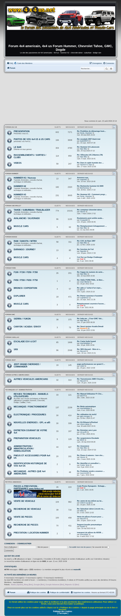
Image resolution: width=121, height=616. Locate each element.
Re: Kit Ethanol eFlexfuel (87, 422)
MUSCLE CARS (21, 226)
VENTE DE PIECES (23, 517)
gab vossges (85, 416)
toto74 (82, 396)
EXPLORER (19, 296)
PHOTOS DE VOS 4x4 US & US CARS (32, 139)
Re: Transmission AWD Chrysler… (91, 379)
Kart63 (82, 526)
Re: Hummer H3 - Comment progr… (92, 194)
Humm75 (83, 328)
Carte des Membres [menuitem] (24, 63)
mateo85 (77, 569)
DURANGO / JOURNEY (25, 249)
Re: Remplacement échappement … (92, 226)
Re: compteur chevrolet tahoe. (89, 210)
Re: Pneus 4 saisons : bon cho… (90, 455)
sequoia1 (83, 179)
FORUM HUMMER (11, 173)
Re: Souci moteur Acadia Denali (90, 326)
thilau (82, 511)
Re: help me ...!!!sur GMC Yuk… (90, 318)
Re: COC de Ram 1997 (86, 241)
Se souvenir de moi (99, 547)
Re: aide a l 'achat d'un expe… (89, 288)
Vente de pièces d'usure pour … (90, 517)
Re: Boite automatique (86, 406)
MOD (82, 440)
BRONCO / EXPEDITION (25, 288)
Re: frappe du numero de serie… (90, 272)
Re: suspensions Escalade (88, 438)
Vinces (82, 212)
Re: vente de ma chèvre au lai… (90, 501)
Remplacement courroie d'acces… (91, 304)
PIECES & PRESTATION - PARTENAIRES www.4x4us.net (28, 487)
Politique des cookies (62, 611)
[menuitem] (10, 63)
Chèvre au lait (85, 503)
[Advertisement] (60, 96)
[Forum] (62, 24)
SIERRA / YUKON (22, 319)
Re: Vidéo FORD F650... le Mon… (90, 280)
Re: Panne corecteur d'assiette (89, 296)
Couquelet (84, 220)
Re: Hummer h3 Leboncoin (88, 147)
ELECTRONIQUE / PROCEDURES (30, 414)
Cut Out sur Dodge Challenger (89, 257)
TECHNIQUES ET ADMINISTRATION (18, 390)
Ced (81, 259)
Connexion (9, 544)
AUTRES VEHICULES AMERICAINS (31, 379)
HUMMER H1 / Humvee (25, 178)
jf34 (81, 290)
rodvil (82, 366)
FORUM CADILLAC (12, 337)
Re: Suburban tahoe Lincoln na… (91, 509)
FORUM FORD (10, 268)
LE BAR (17, 147)
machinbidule (85, 343)
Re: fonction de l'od (85, 249)
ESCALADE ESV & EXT (25, 341)
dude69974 (84, 141)
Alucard (83, 351)
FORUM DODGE (11, 237)
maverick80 (84, 473)
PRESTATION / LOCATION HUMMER (31, 533)
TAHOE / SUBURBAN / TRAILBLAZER (32, 210)
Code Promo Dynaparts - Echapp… (91, 486)
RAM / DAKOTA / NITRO (25, 241)
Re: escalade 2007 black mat (88, 139)
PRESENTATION (21, 131)
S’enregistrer (24, 544)
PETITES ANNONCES (13, 482)
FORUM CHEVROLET (13, 206)
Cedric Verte (84, 465)
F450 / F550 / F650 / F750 (26, 280)
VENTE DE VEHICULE (24, 501)
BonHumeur (84, 188)
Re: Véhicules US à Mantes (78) (90, 155)
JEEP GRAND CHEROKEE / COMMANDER (27, 365)
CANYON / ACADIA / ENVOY (27, 326)
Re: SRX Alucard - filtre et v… (89, 349)
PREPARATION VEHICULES (27, 438)
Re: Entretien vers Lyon (87, 430)
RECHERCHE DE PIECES (26, 525)
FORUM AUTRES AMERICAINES (17, 375)
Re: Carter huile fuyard (86, 341)
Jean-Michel (84, 282)
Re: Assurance (83, 446)
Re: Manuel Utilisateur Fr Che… (90, 394)
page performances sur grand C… (91, 364)
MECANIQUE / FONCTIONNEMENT (30, 407)
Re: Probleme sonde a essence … (91, 471)
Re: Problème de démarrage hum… (91, 131)
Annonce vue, (83, 178)
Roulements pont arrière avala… (90, 218)
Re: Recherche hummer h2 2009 (90, 186)
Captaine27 (84, 298)
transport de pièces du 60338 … (90, 532)
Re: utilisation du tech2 (86, 414)
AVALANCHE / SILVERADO (27, 218)
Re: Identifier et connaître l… (89, 463)
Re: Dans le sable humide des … (90, 163)
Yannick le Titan (86, 165)
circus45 (83, 432)
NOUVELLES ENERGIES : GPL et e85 (32, 422)
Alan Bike (83, 149)
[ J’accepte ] (62, 613)
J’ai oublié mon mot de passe (80, 547)
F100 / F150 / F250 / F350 (26, 272)
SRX (16, 349)
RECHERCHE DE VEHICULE (27, 509)
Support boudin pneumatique (89, 525)
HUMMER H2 (20, 186)
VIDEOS (18, 163)
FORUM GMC (10, 314)
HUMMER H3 (20, 194)
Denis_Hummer (86, 133)
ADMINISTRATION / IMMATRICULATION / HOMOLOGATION (24, 448)
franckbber (84, 534)
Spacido (83, 251)
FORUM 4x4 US (11, 127)
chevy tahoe (84, 424)
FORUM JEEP (10, 360)
